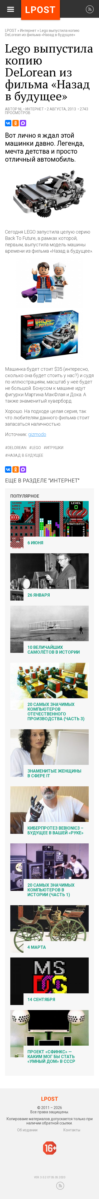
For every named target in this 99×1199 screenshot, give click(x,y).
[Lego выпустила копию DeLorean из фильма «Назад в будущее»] (49, 218)
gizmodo (37, 434)
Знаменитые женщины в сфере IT (54, 773)
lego (36, 448)
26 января (38, 595)
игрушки (54, 448)
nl (20, 109)
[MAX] (23, 123)
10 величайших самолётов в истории (53, 650)
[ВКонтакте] (8, 123)
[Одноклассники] (15, 123)
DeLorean (17, 448)
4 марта (36, 947)
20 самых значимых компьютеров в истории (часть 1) (50, 890)
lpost (40, 10)
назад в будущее (25, 455)
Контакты (71, 1130)
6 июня (35, 542)
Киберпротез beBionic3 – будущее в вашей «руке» (55, 830)
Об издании (27, 1130)
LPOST (11, 30)
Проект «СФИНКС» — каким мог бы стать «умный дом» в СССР (51, 1056)
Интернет (28, 30)
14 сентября (41, 999)
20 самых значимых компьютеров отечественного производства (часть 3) (55, 711)
